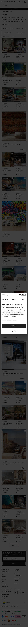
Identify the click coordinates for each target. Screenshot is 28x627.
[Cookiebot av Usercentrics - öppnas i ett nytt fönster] (19, 295)
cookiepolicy (13, 320)
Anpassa (13, 330)
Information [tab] (14, 299)
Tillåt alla (14, 325)
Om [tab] (23, 299)
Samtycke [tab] (5, 299)
